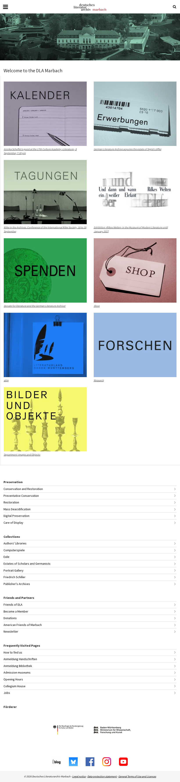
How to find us (13, 652)
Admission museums (17, 672)
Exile (6, 557)
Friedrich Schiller (14, 577)
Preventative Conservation (21, 496)
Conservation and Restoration (23, 489)
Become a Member (16, 611)
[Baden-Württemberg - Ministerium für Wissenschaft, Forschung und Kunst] (112, 730)
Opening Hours (13, 679)
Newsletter (11, 631)
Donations (10, 618)
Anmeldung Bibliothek (18, 666)
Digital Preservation (16, 516)
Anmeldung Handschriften (20, 659)
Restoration (11, 502)
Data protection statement (102, 776)
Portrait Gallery (13, 570)
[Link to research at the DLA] (90, 36)
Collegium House (14, 686)
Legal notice (79, 776)
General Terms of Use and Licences (137, 776)
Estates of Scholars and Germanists (27, 564)
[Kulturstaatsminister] (68, 731)
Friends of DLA (13, 605)
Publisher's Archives (17, 584)
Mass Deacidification (17, 509)
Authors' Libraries (15, 543)
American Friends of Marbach (23, 625)
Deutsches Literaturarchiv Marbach (90, 7)
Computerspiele (14, 550)
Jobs (7, 693)
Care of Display (13, 523)
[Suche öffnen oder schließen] (174, 6)
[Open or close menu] (5, 6)
